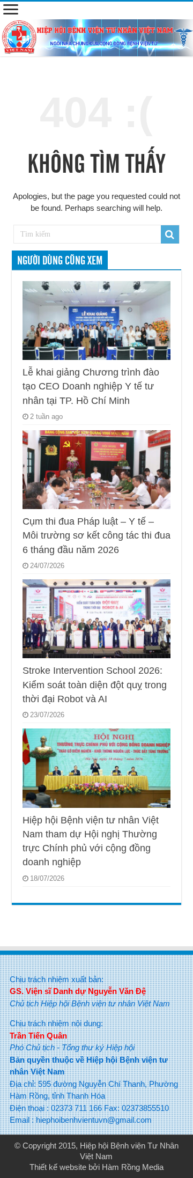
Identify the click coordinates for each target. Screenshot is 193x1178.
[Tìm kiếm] (170, 234)
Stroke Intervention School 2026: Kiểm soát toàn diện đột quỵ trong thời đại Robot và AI (95, 684)
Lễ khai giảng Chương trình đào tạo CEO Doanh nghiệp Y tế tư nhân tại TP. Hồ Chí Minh (91, 386)
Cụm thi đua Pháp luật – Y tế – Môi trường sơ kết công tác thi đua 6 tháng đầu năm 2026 (96, 535)
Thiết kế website (57, 1167)
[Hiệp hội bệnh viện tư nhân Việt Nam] (96, 36)
